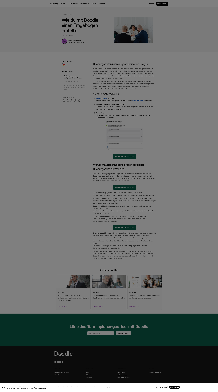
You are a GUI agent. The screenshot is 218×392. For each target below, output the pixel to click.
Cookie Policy (42, 388)
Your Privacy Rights (161, 387)
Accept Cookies (174, 387)
